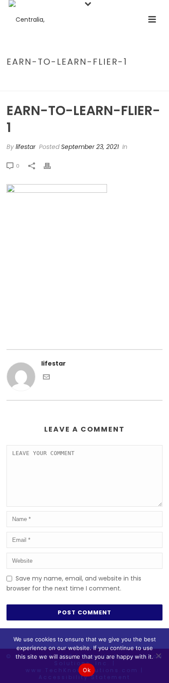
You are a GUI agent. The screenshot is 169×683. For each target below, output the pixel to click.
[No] (158, 655)
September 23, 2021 (90, 146)
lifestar (26, 146)
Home (14, 80)
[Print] (51, 166)
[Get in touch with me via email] (46, 378)
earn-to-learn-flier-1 (60, 80)
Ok (87, 670)
